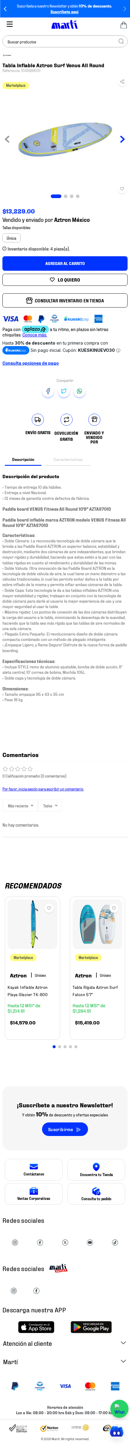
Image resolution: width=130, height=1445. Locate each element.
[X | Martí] (65, 1243)
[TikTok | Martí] (115, 1243)
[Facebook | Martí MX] (36, 1291)
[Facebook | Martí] (40, 1243)
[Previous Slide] (5, 9)
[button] (122, 83)
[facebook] (48, 391)
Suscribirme (60, 1129)
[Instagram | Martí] (15, 1243)
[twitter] (64, 391)
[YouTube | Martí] (90, 1243)
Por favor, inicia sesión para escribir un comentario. (43, 788)
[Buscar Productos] (121, 41)
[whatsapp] (79, 391)
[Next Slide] (125, 9)
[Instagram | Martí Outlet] (14, 1291)
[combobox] (65, 41)
